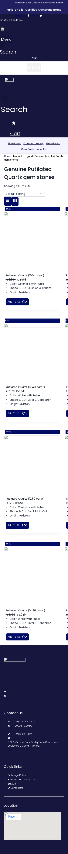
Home (7, 156)
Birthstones (14, 143)
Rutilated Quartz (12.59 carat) (25, 499)
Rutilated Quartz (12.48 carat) (25, 387)
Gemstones (53, 143)
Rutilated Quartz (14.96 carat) (25, 610)
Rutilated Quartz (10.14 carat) (25, 275)
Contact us (13, 712)
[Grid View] (15, 201)
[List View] (7, 201)
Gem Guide (27, 149)
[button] (6, 39)
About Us (42, 149)
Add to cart (15, 302)
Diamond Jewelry (33, 143)
